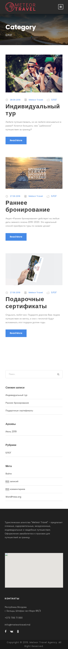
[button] (34, 568)
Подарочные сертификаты (26, 302)
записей (12, 481)
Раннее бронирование (28, 206)
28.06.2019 (15, 99)
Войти (9, 473)
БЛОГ (54, 99)
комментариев (15, 489)
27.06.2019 (15, 196)
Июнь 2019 (11, 431)
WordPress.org (13, 496)
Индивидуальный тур (33, 109)
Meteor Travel (36, 99)
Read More (16, 140)
